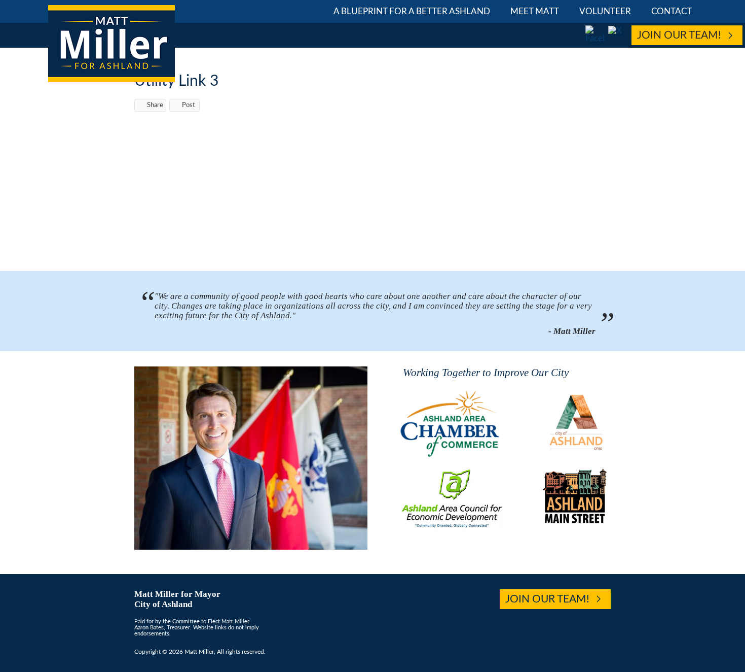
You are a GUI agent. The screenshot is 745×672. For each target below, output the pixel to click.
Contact (671, 11)
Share (155, 105)
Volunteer (605, 11)
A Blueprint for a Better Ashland (411, 11)
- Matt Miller (571, 331)
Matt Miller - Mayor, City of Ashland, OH (111, 44)
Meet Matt (534, 11)
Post (188, 105)
